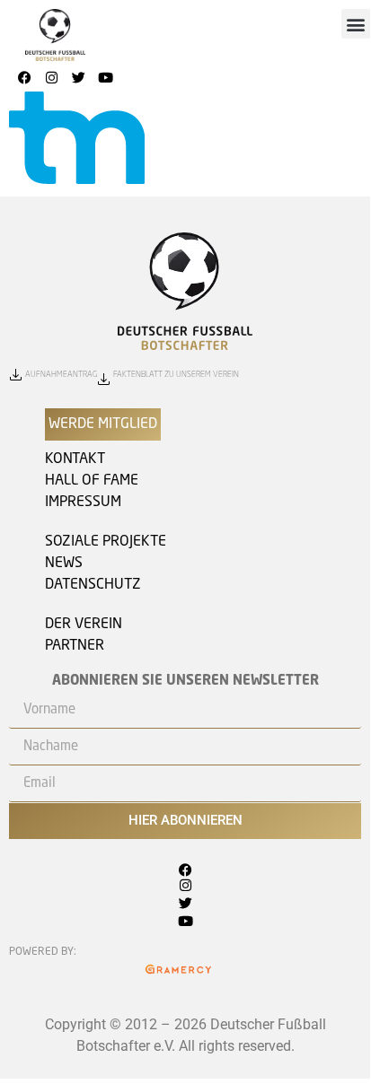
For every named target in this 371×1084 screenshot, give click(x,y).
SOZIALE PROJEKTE (105, 542)
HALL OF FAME (91, 481)
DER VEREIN (83, 624)
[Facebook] (24, 78)
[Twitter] (78, 78)
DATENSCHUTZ (93, 585)
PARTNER (74, 646)
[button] (356, 24)
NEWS (64, 563)
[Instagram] (51, 78)
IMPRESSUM (83, 502)
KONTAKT (75, 459)
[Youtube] (105, 78)
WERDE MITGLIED (103, 424)
